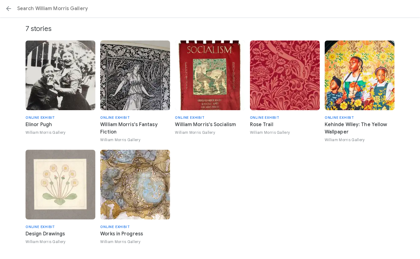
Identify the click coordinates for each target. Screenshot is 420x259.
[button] (8, 8)
